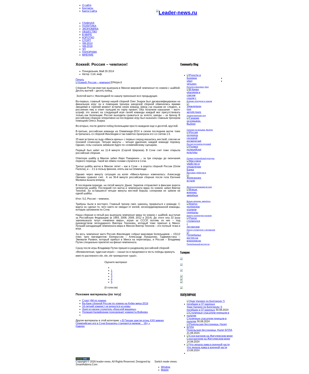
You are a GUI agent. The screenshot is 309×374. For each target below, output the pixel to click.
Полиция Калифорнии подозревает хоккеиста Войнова (115, 312)
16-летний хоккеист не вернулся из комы (106, 306)
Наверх (80, 326)
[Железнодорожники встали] (198, 180)
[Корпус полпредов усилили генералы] (194, 212)
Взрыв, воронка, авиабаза (199, 201)
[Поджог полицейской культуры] (194, 152)
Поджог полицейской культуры (201, 158)
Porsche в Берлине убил (198, 87)
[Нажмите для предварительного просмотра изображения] (93, 82)
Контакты (87, 8)
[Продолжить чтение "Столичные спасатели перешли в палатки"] (210, 315)
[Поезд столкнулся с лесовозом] (194, 226)
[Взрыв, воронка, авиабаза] (194, 195)
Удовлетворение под (196, 115)
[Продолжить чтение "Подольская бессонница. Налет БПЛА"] (210, 327)
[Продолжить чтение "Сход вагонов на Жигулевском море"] (210, 335)
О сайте (86, 5)
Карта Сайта (89, 11)
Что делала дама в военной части (207, 347)
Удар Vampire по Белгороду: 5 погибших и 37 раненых (204, 308)
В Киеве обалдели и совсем (199, 101)
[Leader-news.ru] (176, 12)
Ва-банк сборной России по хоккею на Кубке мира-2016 (115, 303)
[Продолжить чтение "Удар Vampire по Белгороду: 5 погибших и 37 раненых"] (210, 304)
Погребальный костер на (198, 244)
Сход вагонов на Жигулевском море (208, 338)
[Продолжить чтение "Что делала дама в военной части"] (208, 344)
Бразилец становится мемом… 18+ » (128, 323)
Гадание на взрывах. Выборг (200, 130)
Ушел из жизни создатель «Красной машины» (109, 309)
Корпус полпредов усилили (199, 216)
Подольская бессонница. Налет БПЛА (209, 330)
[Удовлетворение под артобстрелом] (196, 112)
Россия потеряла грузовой (199, 144)
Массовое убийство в (196, 173)
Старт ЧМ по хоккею (94, 300)
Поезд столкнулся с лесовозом (201, 230)
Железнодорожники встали (199, 187)
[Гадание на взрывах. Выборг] (194, 124)
